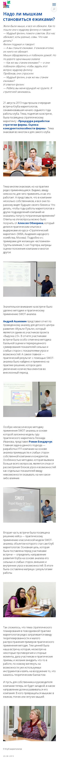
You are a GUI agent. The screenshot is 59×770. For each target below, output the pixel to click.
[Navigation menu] (54, 4)
